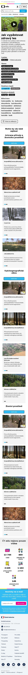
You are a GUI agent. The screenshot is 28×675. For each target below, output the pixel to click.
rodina (10, 14)
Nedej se (4, 60)
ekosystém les (5, 103)
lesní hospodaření (6, 110)
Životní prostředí (7, 77)
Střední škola (15, 88)
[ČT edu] (5, 7)
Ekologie (4, 95)
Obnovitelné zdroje (8, 74)
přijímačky (21, 14)
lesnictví (17, 108)
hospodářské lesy (17, 113)
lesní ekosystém (16, 103)
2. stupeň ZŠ (5, 88)
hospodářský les (6, 113)
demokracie (15, 14)
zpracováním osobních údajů (17, 611)
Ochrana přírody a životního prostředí (13, 71)
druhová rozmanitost (7, 108)
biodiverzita (18, 101)
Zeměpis (11, 95)
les (13, 101)
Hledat (23, 11)
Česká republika (6, 82)
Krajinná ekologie (7, 66)
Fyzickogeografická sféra (9, 79)
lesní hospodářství (6, 106)
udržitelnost (17, 106)
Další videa (14, 143)
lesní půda (4, 115)
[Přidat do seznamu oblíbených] (23, 148)
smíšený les (16, 110)
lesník (10, 115)
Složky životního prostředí (10, 69)
